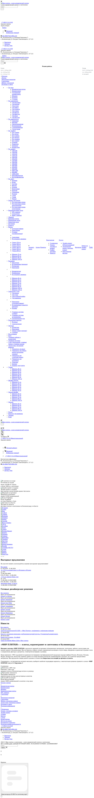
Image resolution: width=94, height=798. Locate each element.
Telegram (7, 44)
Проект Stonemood (6, 599)
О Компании (5, 709)
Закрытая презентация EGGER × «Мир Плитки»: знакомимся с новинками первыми (27, 630)
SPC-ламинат (5, 692)
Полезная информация (8, 706)
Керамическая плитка (7, 686)
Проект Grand (5, 619)
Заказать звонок (6, 50)
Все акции (4, 567)
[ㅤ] (8, 240)
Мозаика (3, 689)
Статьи (3, 717)
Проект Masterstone (7, 613)
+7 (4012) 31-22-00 (7, 22)
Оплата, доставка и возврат (9, 711)
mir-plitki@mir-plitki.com (9, 36)
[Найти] (2, 9)
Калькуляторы (5, 719)
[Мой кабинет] (1, 426)
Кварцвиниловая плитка (8, 691)
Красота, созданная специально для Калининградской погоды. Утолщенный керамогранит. (29, 634)
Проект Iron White (6, 603)
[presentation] (1, 556)
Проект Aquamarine (7, 606)
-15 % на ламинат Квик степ (9, 577)
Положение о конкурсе (8, 722)
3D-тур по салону (6, 721)
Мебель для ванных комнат (9, 701)
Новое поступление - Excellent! (10, 637)
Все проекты (5, 593)
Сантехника (4, 694)
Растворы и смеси (6, 704)
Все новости (5, 627)
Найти (3, 747)
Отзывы (3, 714)
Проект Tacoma (5, 609)
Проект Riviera (5, 616)
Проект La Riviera (6, 596)
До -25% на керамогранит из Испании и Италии (16, 570)
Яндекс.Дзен (8, 45)
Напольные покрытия (7, 697)
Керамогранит (5, 687)
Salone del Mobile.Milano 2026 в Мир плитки (14, 640)
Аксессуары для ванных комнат (11, 702)
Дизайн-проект (5, 712)
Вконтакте (7, 42)
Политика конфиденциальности (11, 724)
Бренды (3, 716)
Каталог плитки (6, 683)
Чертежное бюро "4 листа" (9, 583)
